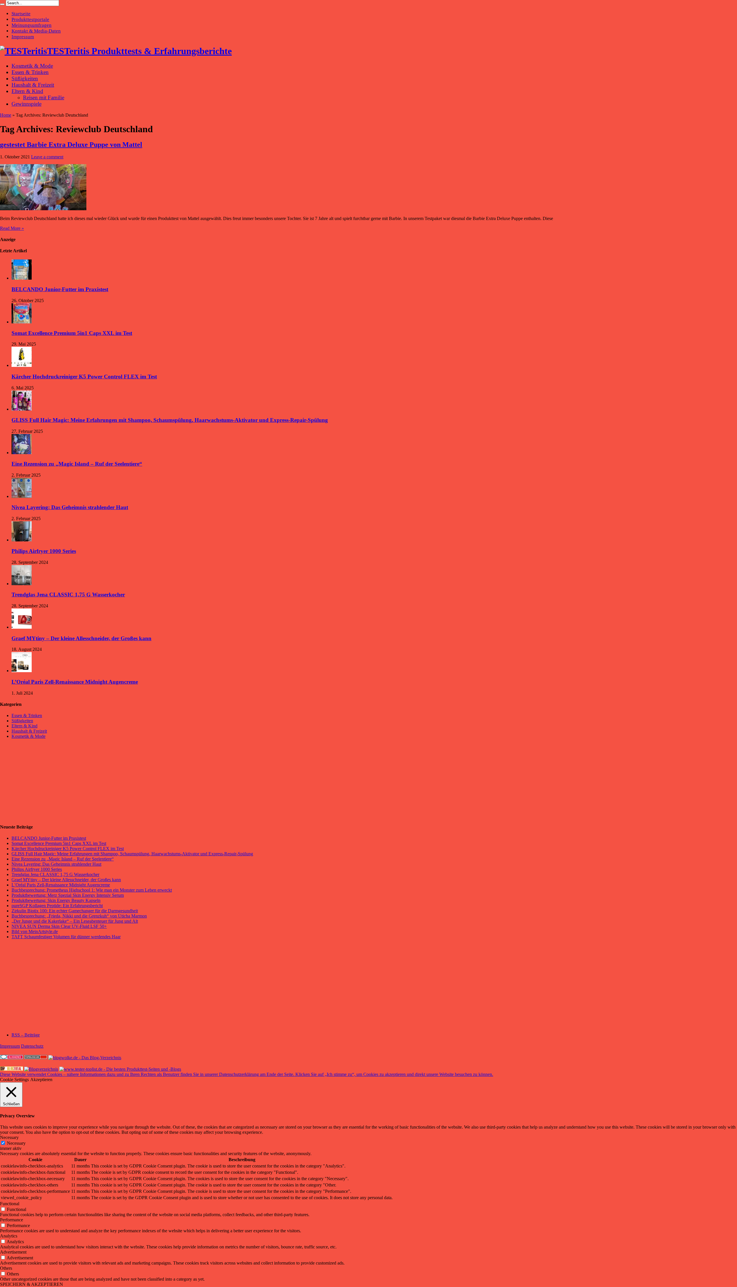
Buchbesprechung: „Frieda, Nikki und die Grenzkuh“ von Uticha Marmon (79, 915)
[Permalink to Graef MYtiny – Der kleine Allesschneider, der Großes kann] (22, 627)
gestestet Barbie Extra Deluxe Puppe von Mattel (71, 144)
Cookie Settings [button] (14, 1079)
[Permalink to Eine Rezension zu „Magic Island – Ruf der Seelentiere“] (22, 452)
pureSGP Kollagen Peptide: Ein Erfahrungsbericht (57, 905)
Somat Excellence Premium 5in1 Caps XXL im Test (72, 333)
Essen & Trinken (30, 72)
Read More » (12, 228)
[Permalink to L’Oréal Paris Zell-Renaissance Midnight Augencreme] (22, 670)
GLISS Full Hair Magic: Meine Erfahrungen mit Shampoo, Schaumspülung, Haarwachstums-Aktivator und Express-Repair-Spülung (170, 420)
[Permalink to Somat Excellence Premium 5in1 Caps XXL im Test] (22, 321)
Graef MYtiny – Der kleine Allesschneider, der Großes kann (81, 638)
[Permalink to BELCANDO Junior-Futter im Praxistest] (22, 278)
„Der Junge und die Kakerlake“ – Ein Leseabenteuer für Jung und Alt (75, 921)
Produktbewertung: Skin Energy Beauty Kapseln (56, 900)
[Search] (2, 4)
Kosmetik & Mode (32, 66)
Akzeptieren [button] (41, 1079)
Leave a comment (47, 156)
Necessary (16, 1143)
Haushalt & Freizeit (33, 85)
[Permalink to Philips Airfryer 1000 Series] (22, 539)
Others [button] (6, 1268)
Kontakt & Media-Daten (36, 31)
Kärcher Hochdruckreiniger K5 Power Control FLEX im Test (84, 377)
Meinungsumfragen (32, 25)
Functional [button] (9, 1203)
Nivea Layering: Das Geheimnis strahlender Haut (70, 507)
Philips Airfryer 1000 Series (44, 551)
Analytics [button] (8, 1235)
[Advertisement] (43, 781)
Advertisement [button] (13, 1252)
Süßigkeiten (25, 78)
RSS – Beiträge (26, 1034)
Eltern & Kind (27, 91)
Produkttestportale (30, 19)
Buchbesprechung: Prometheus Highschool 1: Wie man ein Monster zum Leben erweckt (92, 890)
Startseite (21, 13)
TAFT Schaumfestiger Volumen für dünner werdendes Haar (66, 936)
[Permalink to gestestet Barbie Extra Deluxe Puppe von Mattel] (43, 208)
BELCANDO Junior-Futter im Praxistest (60, 289)
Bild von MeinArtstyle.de (35, 931)
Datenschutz (32, 1046)
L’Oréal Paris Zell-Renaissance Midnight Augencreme (75, 682)
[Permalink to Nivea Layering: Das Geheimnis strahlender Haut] (22, 496)
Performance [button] (11, 1219)
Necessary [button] (9, 1137)
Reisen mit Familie (43, 97)
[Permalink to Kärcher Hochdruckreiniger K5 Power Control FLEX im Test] (22, 365)
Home (5, 115)
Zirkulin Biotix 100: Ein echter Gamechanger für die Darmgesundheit (75, 910)
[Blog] (41, 1069)
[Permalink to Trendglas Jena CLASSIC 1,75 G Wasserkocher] (22, 583)
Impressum (23, 36)
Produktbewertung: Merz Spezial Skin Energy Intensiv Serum (68, 895)
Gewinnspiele (26, 104)
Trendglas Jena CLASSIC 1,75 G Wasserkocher (68, 595)
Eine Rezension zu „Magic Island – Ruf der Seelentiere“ (77, 464)
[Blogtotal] (11, 1069)
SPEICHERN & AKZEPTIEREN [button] (31, 1284)
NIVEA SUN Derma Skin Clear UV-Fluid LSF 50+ (59, 926)
